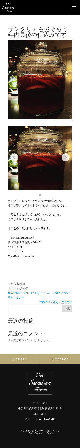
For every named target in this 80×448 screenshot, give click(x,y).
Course (19, 359)
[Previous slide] (14, 157)
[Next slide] (66, 157)
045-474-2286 (46, 419)
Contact (60, 359)
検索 (67, 308)
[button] (40, 195)
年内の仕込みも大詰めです (55, 302)
